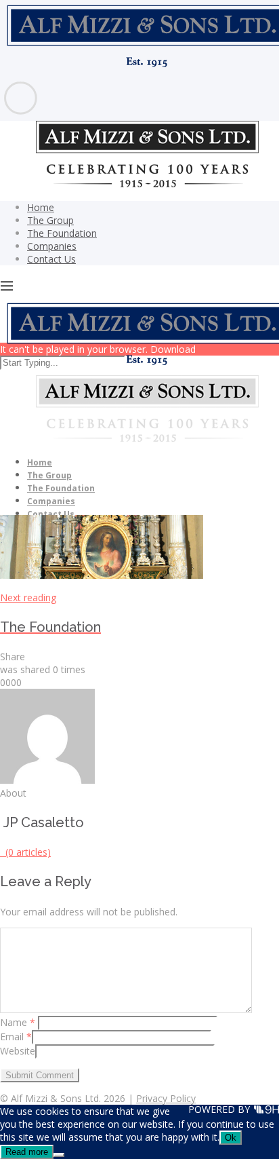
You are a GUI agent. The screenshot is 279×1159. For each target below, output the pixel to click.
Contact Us (51, 258)
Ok (230, 1138)
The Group (50, 220)
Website (17, 1050)
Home (40, 207)
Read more (26, 1152)
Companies (52, 246)
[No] (58, 1155)
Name (17, 1022)
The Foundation (62, 233)
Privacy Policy (166, 1098)
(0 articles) (25, 852)
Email (16, 1036)
